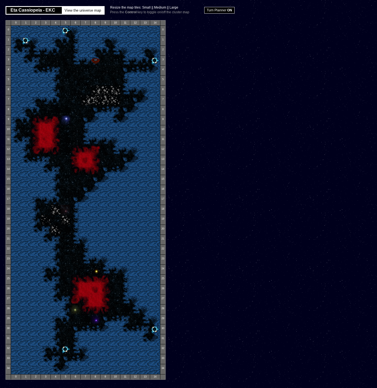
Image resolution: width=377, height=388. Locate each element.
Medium (160, 7)
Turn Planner (219, 10)
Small (146, 7)
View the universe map (83, 10)
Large (173, 7)
